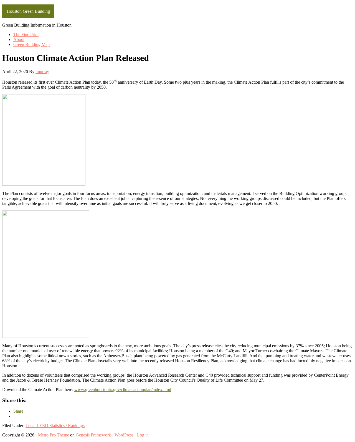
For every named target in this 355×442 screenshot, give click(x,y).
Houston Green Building (28, 11)
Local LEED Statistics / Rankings (55, 425)
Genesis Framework (93, 435)
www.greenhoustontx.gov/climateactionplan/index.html (122, 389)
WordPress (124, 435)
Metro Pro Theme (53, 435)
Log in (143, 435)
